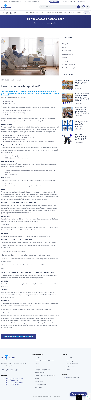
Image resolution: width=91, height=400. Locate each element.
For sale (42, 13)
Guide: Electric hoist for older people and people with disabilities (81, 123)
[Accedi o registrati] (87, 7)
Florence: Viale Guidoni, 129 (32, 1)
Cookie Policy (69, 361)
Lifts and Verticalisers (41, 384)
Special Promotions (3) (68, 64)
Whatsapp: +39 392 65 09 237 (14, 379)
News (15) (65, 61)
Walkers (37, 364)
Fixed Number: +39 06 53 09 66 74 (15, 383)
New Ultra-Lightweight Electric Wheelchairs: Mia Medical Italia (81, 137)
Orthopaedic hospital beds (42, 370)
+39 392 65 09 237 (84, 1)
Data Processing (70, 367)
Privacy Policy (69, 358)
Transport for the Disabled (54, 13)
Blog (65, 13)
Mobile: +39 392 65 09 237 (13, 381)
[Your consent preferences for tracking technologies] (88, 397)
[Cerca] (78, 6)
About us (71, 13)
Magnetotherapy (39, 373)
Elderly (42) (65, 44)
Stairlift (37, 379)
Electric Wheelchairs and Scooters (44, 361)
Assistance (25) (66, 51)
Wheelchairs (38, 358)
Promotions (38, 387)
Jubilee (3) (65, 58)
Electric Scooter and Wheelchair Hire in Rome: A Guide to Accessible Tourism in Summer (82, 97)
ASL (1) (64, 47)
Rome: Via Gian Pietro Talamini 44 (12, 1)
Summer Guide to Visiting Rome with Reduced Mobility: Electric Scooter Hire (82, 110)
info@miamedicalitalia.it (69, 1)
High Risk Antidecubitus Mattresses (45, 376)
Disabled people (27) (67, 54)
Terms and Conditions (72, 364)
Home (26, 13)
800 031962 (55, 1)
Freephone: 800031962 (12, 385)
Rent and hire (34, 13)
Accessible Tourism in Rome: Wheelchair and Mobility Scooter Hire (82, 83)
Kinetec (37, 367)
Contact (79, 13)
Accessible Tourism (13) (68, 68)
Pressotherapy (39, 382)
